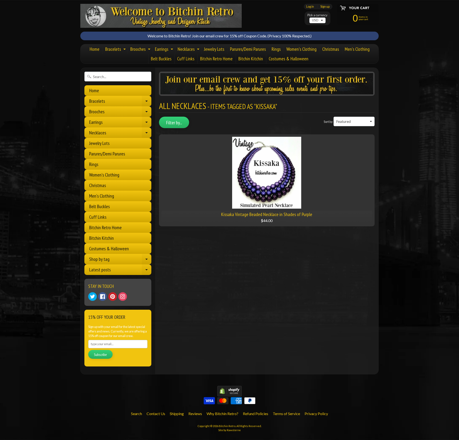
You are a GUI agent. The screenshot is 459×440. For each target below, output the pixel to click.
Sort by (328, 122)
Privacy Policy (316, 413)
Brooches (141, 50)
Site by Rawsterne (229, 430)
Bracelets (116, 50)
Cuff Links (185, 59)
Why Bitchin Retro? (222, 413)
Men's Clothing (357, 49)
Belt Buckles (161, 59)
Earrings (164, 50)
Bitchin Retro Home (216, 59)
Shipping (177, 413)
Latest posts (120, 271)
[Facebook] (102, 296)
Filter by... (174, 123)
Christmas (330, 49)
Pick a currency (317, 15)
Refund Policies (255, 413)
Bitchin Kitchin (250, 59)
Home (94, 49)
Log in (310, 6)
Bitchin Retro (227, 426)
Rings (276, 49)
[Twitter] (92, 296)
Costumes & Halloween (288, 59)
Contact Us (156, 413)
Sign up (325, 6)
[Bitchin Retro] (161, 16)
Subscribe (100, 354)
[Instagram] (122, 296)
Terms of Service (286, 413)
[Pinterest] (112, 296)
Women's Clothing (301, 49)
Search (136, 413)
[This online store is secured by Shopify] (229, 393)
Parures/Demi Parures (248, 49)
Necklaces (189, 50)
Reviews (195, 413)
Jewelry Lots (214, 49)
